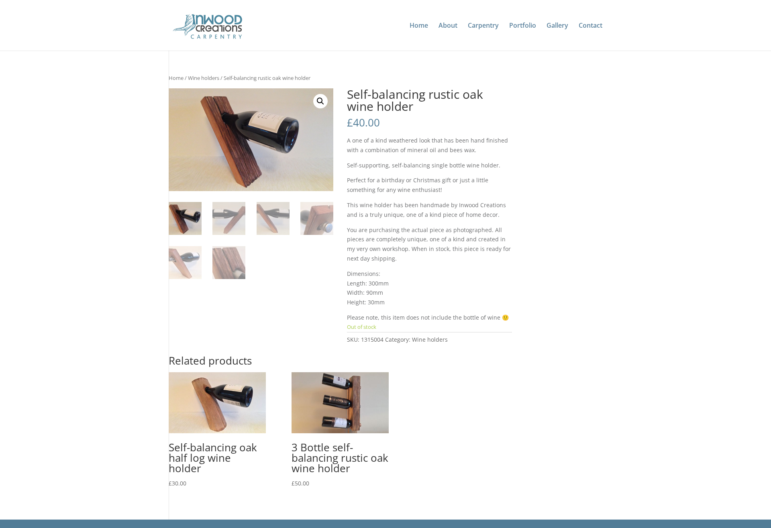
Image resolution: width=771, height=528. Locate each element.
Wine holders (203, 78)
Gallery (557, 26)
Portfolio (522, 26)
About (448, 26)
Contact (590, 26)
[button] (320, 101)
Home (419, 26)
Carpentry (483, 26)
